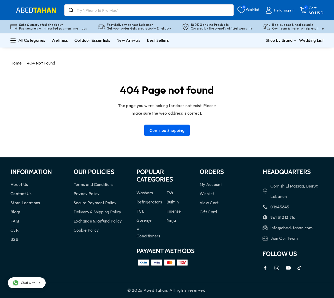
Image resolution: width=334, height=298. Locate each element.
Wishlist (207, 193)
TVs (169, 192)
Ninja (171, 220)
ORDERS (212, 172)
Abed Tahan (155, 290)
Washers (144, 192)
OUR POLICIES (94, 172)
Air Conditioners (148, 232)
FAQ (14, 221)
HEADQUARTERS (287, 172)
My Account (211, 184)
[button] (312, 10)
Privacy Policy (87, 193)
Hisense (173, 211)
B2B (14, 239)
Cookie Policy (86, 230)
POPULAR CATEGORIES (154, 175)
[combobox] (149, 10)
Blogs (15, 211)
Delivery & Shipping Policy (97, 211)
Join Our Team (284, 238)
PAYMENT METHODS (165, 251)
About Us (19, 184)
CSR (14, 230)
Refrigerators (149, 201)
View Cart (209, 202)
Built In (172, 201)
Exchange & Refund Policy (98, 221)
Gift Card (208, 211)
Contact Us (21, 193)
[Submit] (70, 10)
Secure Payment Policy (95, 202)
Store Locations (25, 202)
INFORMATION (31, 172)
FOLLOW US (280, 254)
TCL (140, 211)
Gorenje (144, 220)
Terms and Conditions (94, 184)
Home (16, 63)
